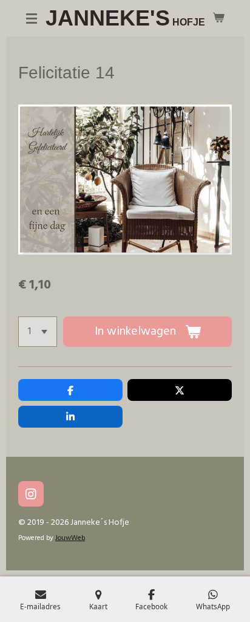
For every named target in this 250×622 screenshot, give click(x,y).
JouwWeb (70, 538)
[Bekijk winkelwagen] (218, 18)
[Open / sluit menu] (31, 18)
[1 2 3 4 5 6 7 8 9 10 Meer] (37, 331)
